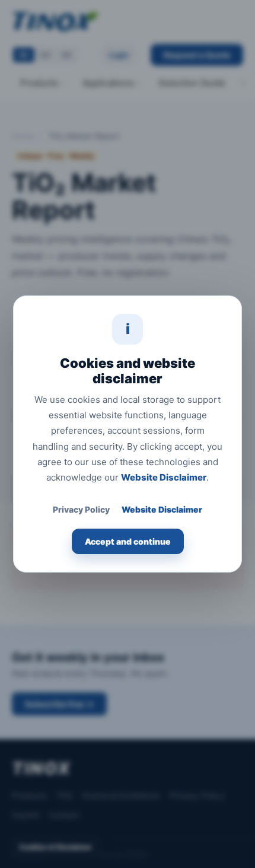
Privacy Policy (81, 509)
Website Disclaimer (163, 477)
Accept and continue (128, 541)
